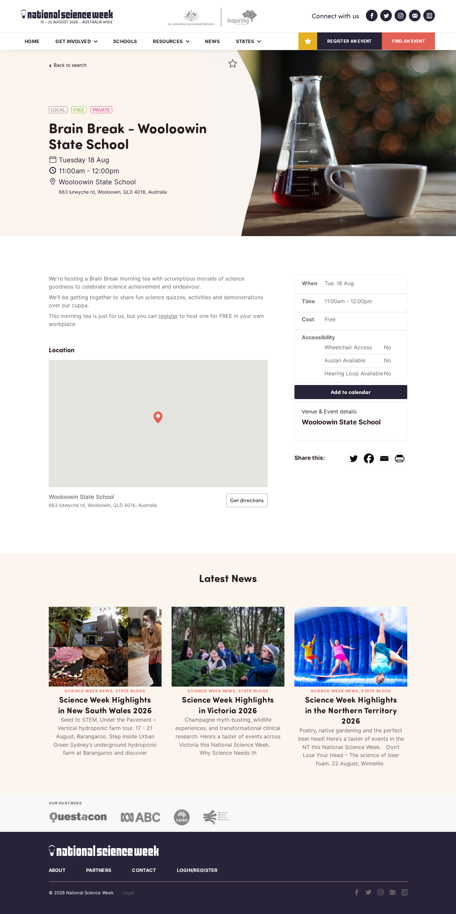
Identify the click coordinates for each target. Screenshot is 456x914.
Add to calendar (351, 391)
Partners (98, 870)
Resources (168, 41)
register (168, 316)
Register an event (349, 41)
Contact (144, 870)
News (212, 41)
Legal (128, 892)
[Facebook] (369, 458)
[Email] (384, 458)
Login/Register (197, 870)
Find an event (408, 41)
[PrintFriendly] (400, 458)
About (57, 870)
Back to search (70, 65)
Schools (125, 41)
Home (32, 41)
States (245, 41)
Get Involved (73, 41)
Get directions (247, 500)
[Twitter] (354, 458)
